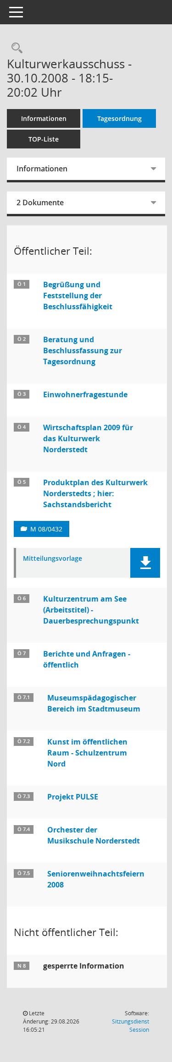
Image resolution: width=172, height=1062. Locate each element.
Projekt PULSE (72, 797)
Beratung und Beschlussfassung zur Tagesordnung (82, 350)
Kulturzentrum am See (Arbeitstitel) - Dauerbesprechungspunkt (91, 610)
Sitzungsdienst (130, 1026)
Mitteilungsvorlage (52, 559)
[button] (145, 563)
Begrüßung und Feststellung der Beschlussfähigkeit (77, 295)
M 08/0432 (46, 529)
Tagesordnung (119, 118)
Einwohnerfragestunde (85, 394)
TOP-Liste (43, 139)
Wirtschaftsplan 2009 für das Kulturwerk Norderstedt (88, 438)
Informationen (44, 118)
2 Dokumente (40, 202)
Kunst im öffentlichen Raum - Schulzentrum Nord (87, 753)
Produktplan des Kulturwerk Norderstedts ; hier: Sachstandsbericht (95, 493)
